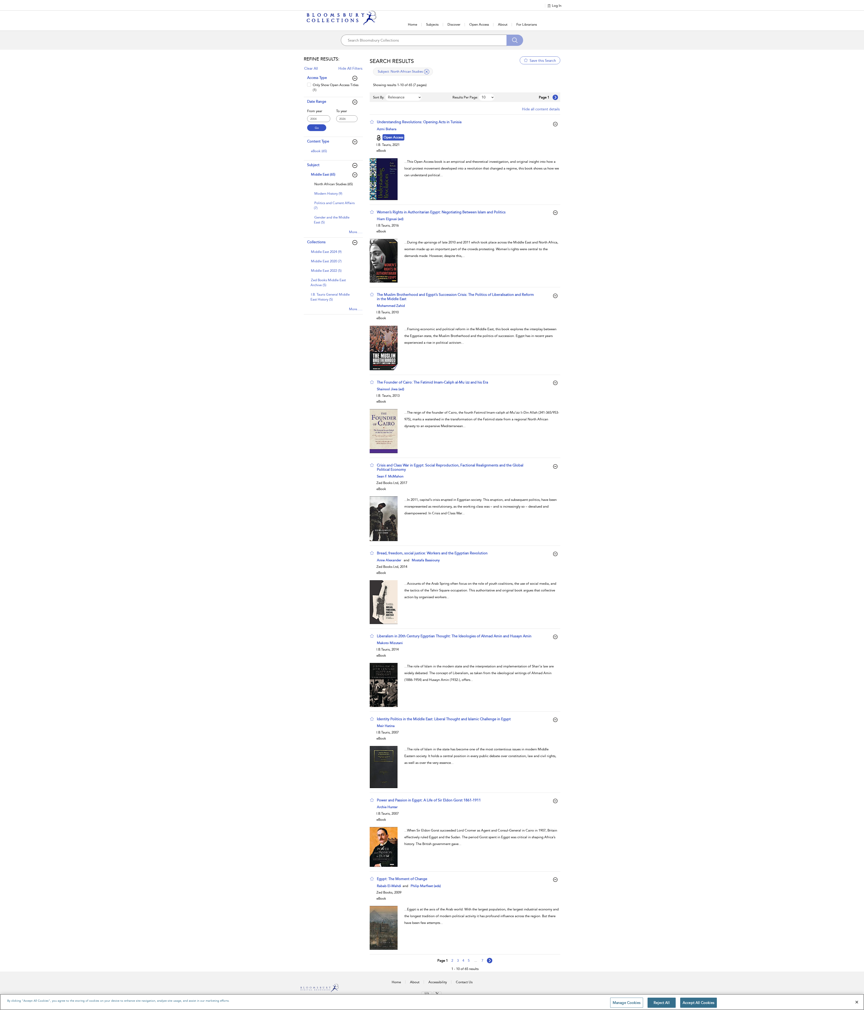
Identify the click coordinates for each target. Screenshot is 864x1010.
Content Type (318, 141)
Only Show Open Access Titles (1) (335, 87)
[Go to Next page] (555, 97)
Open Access (479, 24)
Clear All (311, 68)
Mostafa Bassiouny (426, 560)
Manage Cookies (627, 1003)
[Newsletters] (427, 994)
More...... (355, 232)
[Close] (857, 1002)
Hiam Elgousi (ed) (390, 219)
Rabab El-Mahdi (389, 886)
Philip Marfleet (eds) (426, 886)
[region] (432, 1002)
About (502, 24)
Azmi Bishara (386, 129)
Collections (316, 242)
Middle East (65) (323, 174)
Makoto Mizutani (390, 643)
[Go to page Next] (489, 960)
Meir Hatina (386, 726)
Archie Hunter (387, 807)
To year (341, 111)
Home (412, 24)
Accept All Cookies (698, 1003)
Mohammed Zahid (391, 306)
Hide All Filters (350, 68)
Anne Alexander (389, 560)
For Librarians (526, 24)
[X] (437, 994)
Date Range (316, 101)
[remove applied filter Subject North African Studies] (426, 71)
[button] (372, 122)
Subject (313, 165)
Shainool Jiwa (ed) (390, 389)
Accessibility (437, 982)
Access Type (317, 78)
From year (314, 111)
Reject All (662, 1003)
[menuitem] (332, 153)
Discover (454, 24)
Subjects (432, 24)
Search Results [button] (392, 61)
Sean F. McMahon (390, 476)
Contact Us (464, 982)
